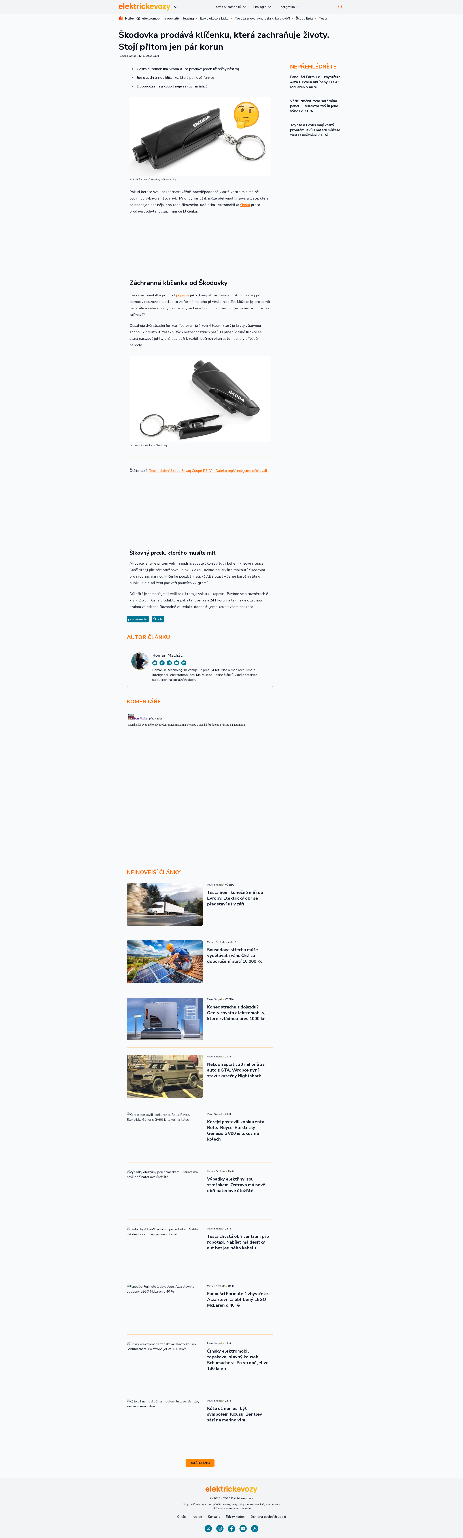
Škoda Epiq (304, 18)
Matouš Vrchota (216, 942)
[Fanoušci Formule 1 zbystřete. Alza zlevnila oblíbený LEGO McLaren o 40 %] (165, 1305)
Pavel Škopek (215, 884)
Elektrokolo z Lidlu (214, 18)
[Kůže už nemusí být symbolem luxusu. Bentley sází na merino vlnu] (165, 1420)
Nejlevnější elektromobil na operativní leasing (159, 18)
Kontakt (214, 1517)
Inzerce (197, 1517)
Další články (200, 1463)
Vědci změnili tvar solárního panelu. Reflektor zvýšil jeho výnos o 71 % (314, 105)
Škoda (245, 204)
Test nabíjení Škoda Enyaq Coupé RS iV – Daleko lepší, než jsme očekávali (208, 470)
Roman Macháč (127, 56)
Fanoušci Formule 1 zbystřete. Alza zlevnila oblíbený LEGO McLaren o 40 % (315, 81)
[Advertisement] (200, 244)
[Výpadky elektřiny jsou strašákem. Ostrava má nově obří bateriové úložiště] (165, 1191)
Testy (323, 18)
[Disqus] (231, 757)
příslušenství (137, 619)
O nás (181, 1517)
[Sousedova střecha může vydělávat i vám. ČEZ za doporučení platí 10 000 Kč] (165, 961)
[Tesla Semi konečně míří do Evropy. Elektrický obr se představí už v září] (165, 904)
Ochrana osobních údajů (268, 1517)
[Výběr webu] (175, 6)
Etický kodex (235, 1517)
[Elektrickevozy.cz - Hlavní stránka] (145, 7)
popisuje (182, 295)
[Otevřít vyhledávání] (340, 7)
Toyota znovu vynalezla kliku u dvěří (262, 18)
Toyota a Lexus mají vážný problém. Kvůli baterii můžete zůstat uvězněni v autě (315, 130)
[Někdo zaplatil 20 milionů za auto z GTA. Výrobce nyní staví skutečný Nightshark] (165, 1076)
